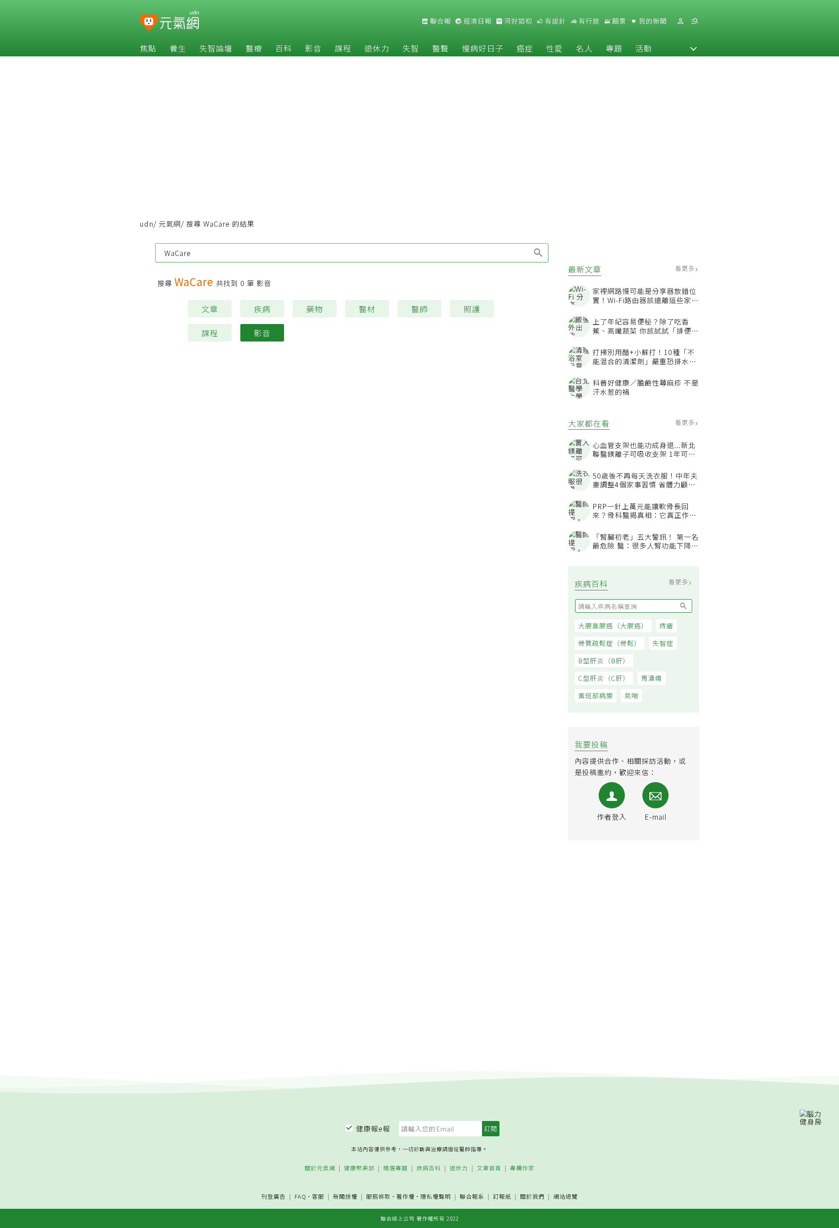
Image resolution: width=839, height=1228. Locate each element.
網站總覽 (565, 1197)
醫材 (367, 308)
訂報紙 (502, 1197)
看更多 (686, 268)
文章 (209, 308)
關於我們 (532, 1197)
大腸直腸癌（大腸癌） (613, 625)
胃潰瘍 (651, 678)
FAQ (300, 1196)
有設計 (554, 21)
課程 (343, 48)
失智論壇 (215, 48)
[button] (693, 48)
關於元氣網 (320, 1168)
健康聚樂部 (359, 1168)
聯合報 (439, 21)
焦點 (148, 48)
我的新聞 (652, 21)
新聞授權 (345, 1197)
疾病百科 (428, 1168)
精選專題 (395, 1168)
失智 (410, 48)
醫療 (254, 48)
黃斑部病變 (595, 695)
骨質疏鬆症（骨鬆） (609, 643)
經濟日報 (477, 21)
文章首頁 (489, 1168)
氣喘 (631, 695)
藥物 (314, 308)
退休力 (376, 48)
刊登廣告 (273, 1197)
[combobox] (351, 252)
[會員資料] (680, 21)
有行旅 (588, 21)
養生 (178, 48)
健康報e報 (373, 1128)
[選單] (694, 21)
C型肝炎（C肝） (604, 678)
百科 (283, 48)
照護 (472, 308)
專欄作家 (522, 1168)
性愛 (554, 48)
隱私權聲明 (435, 1196)
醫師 (419, 308)
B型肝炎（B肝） (604, 660)
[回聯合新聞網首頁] (149, 22)
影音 (313, 48)
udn (146, 223)
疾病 (262, 308)
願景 (618, 21)
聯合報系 (472, 1197)
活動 (643, 48)
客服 (318, 1196)
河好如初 (517, 21)
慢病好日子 (482, 48)
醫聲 (440, 48)
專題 (614, 48)
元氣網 (170, 223)
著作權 (405, 1196)
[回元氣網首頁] (179, 21)
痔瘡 (666, 625)
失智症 (662, 643)
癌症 (525, 48)
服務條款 (378, 1196)
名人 (584, 48)
